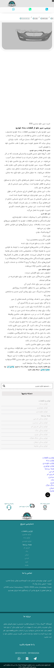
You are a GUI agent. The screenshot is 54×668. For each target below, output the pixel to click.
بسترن (51, 477)
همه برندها (45, 415)
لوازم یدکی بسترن (40, 422)
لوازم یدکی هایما (40, 446)
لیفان (51, 488)
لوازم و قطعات (44, 400)
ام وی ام (50, 474)
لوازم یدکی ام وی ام (39, 426)
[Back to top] (47, 494)
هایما (52, 491)
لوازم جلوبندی (41, 411)
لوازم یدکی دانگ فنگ (38, 438)
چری (52, 482)
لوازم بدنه (43, 404)
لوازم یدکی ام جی (40, 418)
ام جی (51, 471)
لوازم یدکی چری (41, 434)
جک (52, 479)
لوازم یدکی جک (41, 430)
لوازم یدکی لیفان (40, 442)
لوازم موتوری (42, 407)
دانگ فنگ (50, 485)
